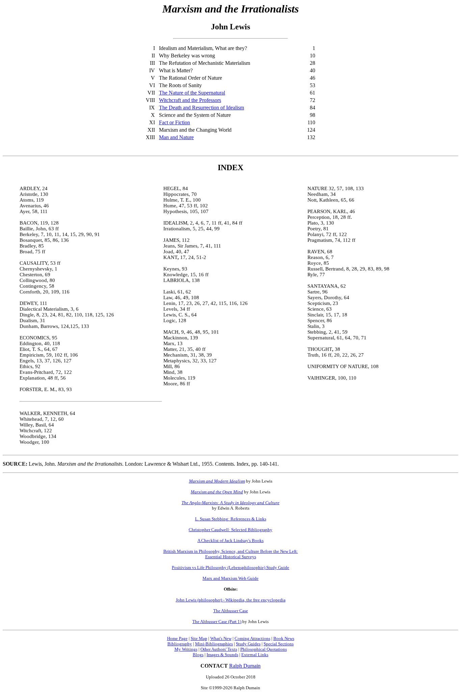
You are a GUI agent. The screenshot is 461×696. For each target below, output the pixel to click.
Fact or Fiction (174, 122)
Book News (283, 638)
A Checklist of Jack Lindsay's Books (230, 540)
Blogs (198, 654)
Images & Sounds (222, 654)
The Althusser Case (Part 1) (216, 621)
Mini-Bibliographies (214, 643)
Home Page (177, 638)
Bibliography (179, 643)
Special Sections (279, 643)
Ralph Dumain (245, 666)
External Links (254, 654)
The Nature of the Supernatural (192, 93)
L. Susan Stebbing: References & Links (230, 518)
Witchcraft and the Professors (190, 100)
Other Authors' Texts (218, 649)
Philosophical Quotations (263, 649)
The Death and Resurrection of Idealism (201, 107)
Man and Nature (176, 137)
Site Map (199, 638)
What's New (221, 638)
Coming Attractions (252, 638)
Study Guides (248, 643)
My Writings (185, 649)
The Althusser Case (230, 610)
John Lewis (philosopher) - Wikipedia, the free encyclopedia (231, 599)
